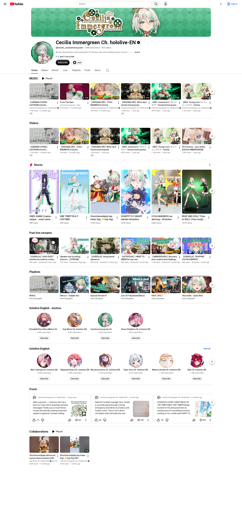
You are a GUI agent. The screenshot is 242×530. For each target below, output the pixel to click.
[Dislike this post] (42, 420)
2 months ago (196, 397)
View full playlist (35, 299)
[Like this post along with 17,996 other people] (34, 420)
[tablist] (121, 70)
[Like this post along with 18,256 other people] (158, 420)
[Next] (212, 91)
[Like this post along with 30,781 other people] (96, 420)
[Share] (70, 420)
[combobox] (115, 4)
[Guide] (5, 4)
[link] (60, 409)
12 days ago (71, 397)
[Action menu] (86, 420)
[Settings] (221, 4)
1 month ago (134, 397)
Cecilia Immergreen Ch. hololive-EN (43, 108)
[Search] (156, 4)
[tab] (34, 70)
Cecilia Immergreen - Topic (70, 105)
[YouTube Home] (16, 4)
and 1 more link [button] (67, 57)
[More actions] (57, 103)
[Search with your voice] (165, 4)
